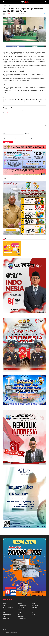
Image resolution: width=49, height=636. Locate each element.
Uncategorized (35, 612)
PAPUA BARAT (21, 616)
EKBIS (4, 612)
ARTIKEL (5, 601)
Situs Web (27, 133)
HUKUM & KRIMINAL (7, 614)
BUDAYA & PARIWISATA (8, 607)
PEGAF (33, 603)
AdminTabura (9, 13)
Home (4, 5)
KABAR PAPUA (6, 618)
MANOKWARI (8, 5)
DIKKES (4, 611)
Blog (4, 605)
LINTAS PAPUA (21, 607)
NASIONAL (20, 612)
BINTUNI (4, 603)
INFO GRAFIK (5, 616)
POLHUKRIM (35, 607)
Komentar (5, 112)
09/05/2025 (16, 13)
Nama (4, 127)
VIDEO (33, 614)
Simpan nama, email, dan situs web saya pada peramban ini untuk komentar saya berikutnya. (23, 138)
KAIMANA (20, 601)
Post (33, 609)
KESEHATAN (20, 603)
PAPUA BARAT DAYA (22, 618)
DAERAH (5, 609)
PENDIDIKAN (35, 605)
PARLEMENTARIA (36, 601)
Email (4, 133)
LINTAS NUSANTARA (22, 605)
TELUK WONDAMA (36, 611)
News (19, 614)
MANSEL (19, 611)
